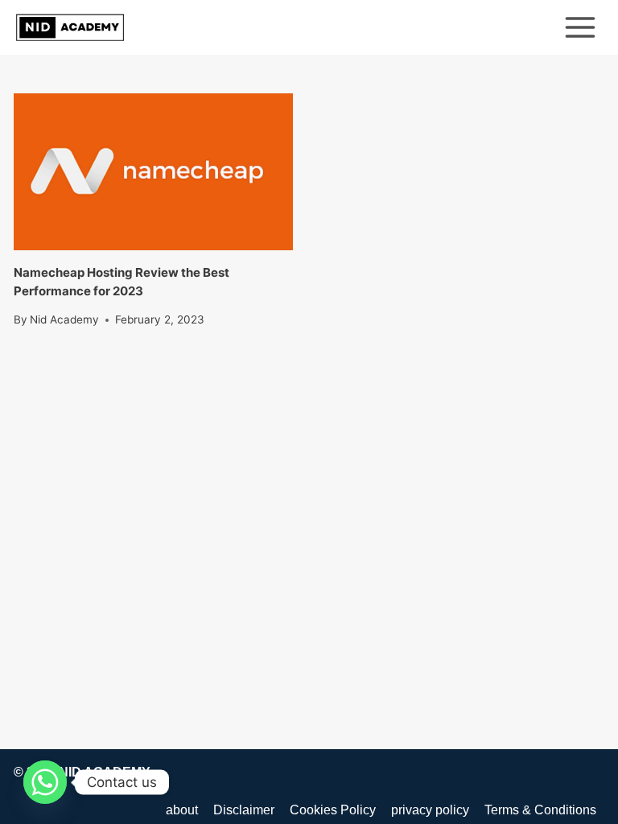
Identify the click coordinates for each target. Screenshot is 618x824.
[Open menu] (579, 27)
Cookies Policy (333, 810)
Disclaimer (243, 810)
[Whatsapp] (45, 782)
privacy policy (430, 810)
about (182, 810)
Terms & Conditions (540, 810)
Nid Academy (64, 319)
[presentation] (153, 171)
